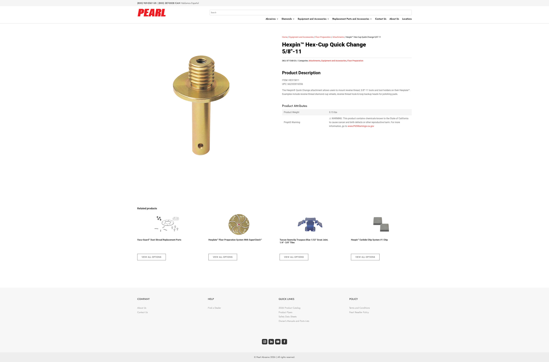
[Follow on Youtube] (278, 341)
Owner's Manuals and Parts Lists (294, 321)
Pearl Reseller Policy (359, 312)
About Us (394, 19)
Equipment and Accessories (312, 19)
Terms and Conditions (359, 307)
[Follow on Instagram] (264, 341)
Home (284, 37)
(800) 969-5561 (145, 3)
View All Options (151, 257)
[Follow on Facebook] (284, 341)
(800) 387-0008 (166, 3)
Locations (407, 19)
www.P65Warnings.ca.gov (361, 126)
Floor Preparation (323, 37)
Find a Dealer (214, 307)
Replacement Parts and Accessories (350, 19)
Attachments (338, 37)
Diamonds (287, 19)
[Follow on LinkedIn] (271, 341)
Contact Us (380, 19)
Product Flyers (285, 312)
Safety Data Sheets (288, 316)
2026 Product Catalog (289, 307)
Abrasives (271, 19)
